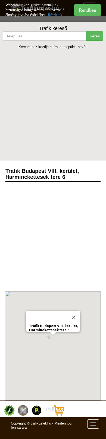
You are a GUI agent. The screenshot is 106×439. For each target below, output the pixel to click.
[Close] (73, 317)
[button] (53, 340)
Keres (95, 36)
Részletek (55, 15)
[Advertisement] (53, 105)
